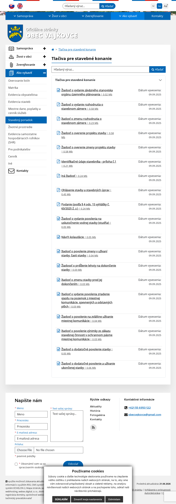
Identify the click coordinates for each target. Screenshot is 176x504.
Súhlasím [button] (61, 499)
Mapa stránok (33, 488)
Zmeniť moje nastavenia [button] (88, 499)
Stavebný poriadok (20, 120)
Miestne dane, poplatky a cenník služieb (24, 111)
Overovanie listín (19, 81)
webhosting (12, 491)
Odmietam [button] (114, 499)
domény (43, 491)
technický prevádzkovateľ (19, 498)
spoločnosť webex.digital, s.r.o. (41, 494)
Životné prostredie (20, 127)
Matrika (13, 88)
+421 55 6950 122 (139, 407)
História (95, 410)
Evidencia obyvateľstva (22, 95)
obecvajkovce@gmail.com (144, 414)
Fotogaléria (97, 415)
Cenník (12, 156)
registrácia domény (15, 494)
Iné (10, 163)
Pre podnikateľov (19, 149)
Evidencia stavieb (19, 102)
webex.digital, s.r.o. (28, 491)
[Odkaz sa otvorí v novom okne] (93, 427)
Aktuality (96, 406)
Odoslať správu (73, 466)
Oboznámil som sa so (36, 465)
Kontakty (157, 16)
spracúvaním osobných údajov (36, 467)
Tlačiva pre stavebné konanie (77, 49)
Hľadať (108, 6)
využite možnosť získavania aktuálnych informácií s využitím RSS (27, 483)
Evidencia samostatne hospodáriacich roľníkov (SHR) (24, 138)
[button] (23, 16)
